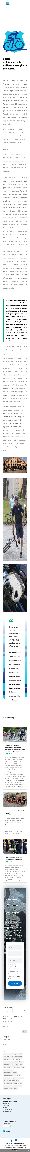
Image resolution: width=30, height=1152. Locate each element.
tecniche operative (8, 1088)
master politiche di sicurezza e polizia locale (14, 1067)
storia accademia (17, 1086)
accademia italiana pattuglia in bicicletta (13, 1054)
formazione (6, 1021)
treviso (15, 1088)
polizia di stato (7, 1080)
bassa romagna (18, 1056)
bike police (19, 1059)
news (4, 1026)
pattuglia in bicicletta (8, 1075)
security (5, 1086)
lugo (21, 1064)
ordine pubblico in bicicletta (10, 1072)
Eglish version (6, 1019)
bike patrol (12, 1059)
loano (17, 1064)
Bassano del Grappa (8, 1056)
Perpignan (17, 1075)
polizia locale (15, 1080)
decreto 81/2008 (14, 1062)
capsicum (6, 1062)
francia (12, 1064)
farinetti (21, 1062)
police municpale (8, 1078)
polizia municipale (8, 1083)
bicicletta (6, 1059)
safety (15, 1083)
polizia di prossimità (18, 1078)
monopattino (7, 1070)
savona (20, 1083)
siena (10, 1086)
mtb (13, 1070)
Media (4, 1024)
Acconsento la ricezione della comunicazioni (14, 975)
